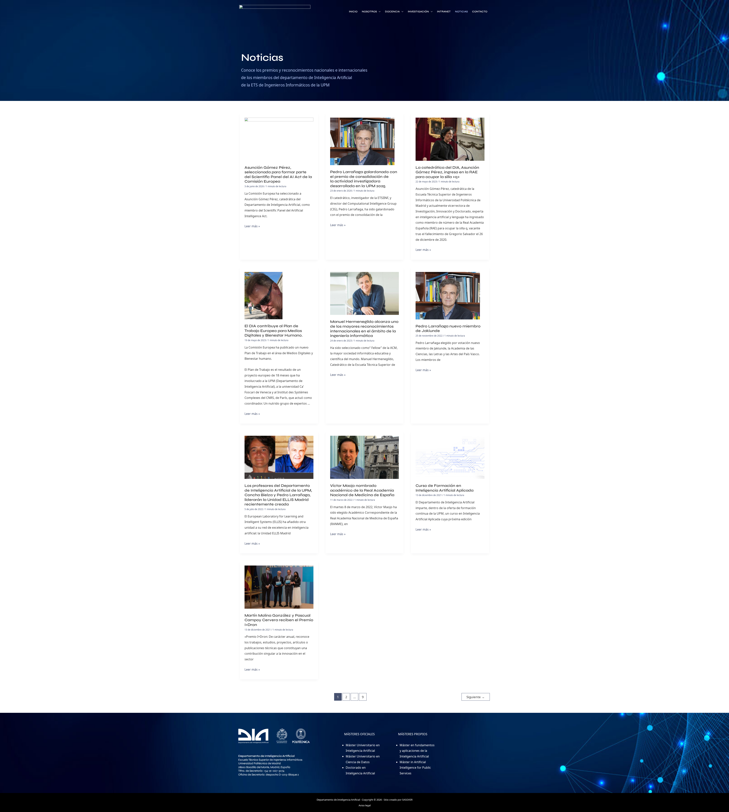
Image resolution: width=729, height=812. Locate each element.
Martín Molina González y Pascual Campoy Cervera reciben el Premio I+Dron (279, 620)
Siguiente (475, 697)
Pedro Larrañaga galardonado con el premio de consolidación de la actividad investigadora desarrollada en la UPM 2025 (363, 179)
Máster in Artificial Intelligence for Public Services (415, 767)
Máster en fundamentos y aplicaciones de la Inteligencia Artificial (417, 750)
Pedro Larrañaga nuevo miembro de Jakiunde (448, 328)
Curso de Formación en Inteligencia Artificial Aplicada (444, 488)
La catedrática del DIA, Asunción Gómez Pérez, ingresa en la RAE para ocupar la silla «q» (447, 172)
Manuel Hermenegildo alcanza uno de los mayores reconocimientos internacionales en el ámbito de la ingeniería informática (364, 328)
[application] (379, 11)
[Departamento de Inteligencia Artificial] (274, 12)
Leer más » (252, 225)
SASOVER (407, 799)
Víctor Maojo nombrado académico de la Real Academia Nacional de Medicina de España (362, 490)
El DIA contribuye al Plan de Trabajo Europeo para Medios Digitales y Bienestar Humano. (274, 331)
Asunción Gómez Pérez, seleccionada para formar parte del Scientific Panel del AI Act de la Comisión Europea (278, 174)
